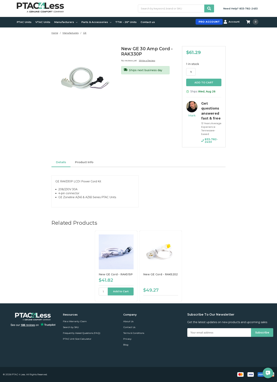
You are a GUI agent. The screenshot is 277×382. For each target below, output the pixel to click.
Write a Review (147, 60)
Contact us (148, 22)
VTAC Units (42, 22)
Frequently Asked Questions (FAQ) (81, 333)
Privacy (127, 338)
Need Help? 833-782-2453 (240, 8)
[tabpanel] (116, 266)
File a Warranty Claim (75, 321)
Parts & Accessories (94, 22)
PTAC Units (24, 22)
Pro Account (209, 21)
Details (61, 162)
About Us (128, 321)
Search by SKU (71, 327)
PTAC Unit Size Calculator (77, 338)
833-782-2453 (211, 140)
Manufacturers (64, 22)
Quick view (116, 251)
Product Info (84, 162)
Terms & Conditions (133, 333)
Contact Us (129, 327)
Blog (125, 344)
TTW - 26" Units (126, 22)
